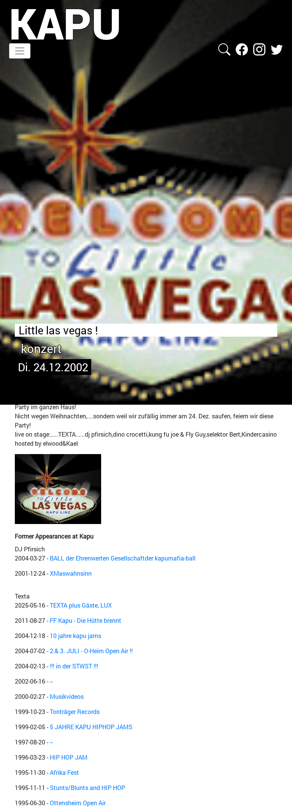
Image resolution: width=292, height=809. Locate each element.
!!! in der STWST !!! (74, 666)
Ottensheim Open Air (78, 803)
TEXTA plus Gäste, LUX (81, 605)
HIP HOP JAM (68, 757)
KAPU (65, 23)
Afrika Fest (64, 772)
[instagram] (260, 48)
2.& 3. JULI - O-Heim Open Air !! (91, 651)
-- (51, 681)
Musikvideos (67, 696)
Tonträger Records (75, 712)
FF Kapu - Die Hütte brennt (85, 620)
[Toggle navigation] (19, 51)
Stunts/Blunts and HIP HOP (87, 788)
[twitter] (277, 48)
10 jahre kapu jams (75, 636)
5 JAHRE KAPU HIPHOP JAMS (91, 727)
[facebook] (242, 48)
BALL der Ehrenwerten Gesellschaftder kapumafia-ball (122, 558)
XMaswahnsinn (71, 573)
